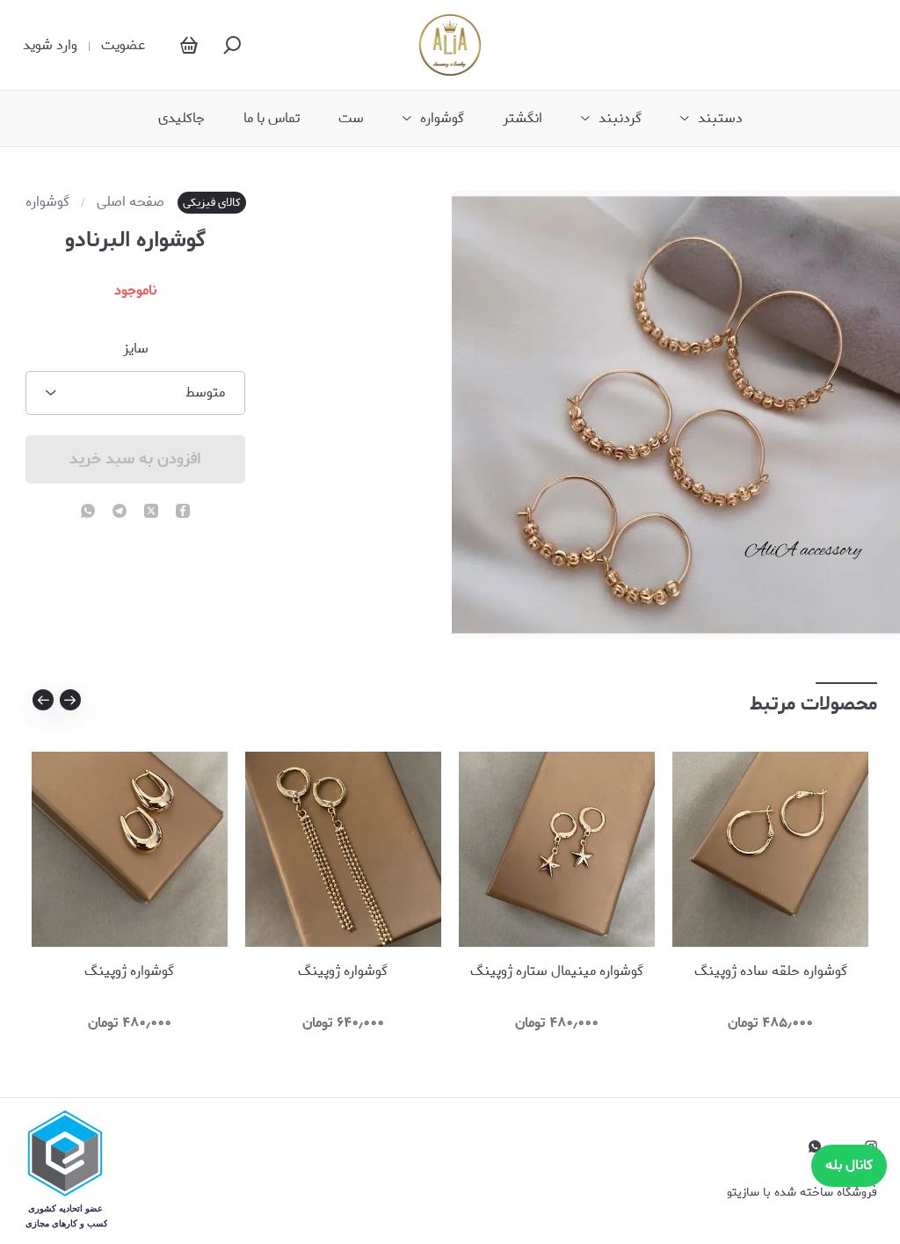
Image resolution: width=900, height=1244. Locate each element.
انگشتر (522, 119)
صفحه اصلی (130, 202)
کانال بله (849, 1165)
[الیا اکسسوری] (450, 45)
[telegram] (119, 512)
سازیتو (743, 1192)
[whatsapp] (88, 512)
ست (351, 119)
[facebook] (183, 512)
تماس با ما (271, 119)
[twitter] (151, 512)
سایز (136, 349)
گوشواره (442, 119)
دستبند (720, 119)
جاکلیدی (181, 119)
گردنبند (620, 119)
